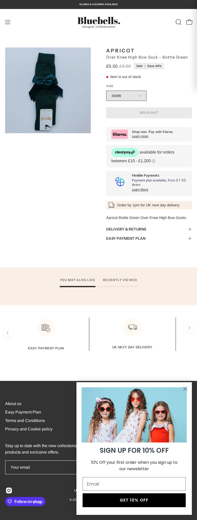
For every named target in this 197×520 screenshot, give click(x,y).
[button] (178, 22)
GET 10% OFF (134, 500)
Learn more (140, 136)
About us (13, 403)
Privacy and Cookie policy (29, 429)
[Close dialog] (185, 388)
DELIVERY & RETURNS (126, 229)
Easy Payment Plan (23, 412)
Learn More (140, 190)
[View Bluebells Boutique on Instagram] (9, 490)
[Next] (189, 328)
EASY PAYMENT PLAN (125, 238)
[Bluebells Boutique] (98, 22)
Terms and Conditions (25, 420)
